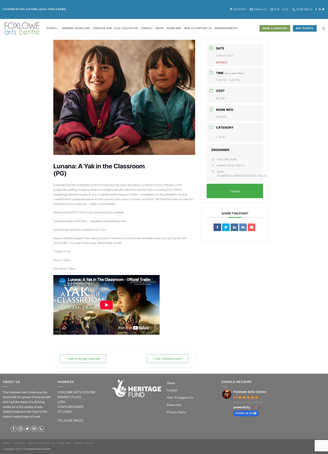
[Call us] (41, 429)
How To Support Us (198, 28)
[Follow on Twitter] (323, 9)
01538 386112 (235, 165)
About (159, 28)
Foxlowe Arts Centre (249, 392)
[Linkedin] (234, 227)
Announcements (226, 28)
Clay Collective (126, 28)
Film (222, 136)
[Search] (323, 28)
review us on (244, 413)
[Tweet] (226, 227)
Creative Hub (102, 28)
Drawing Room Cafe (76, 28)
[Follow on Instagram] (320, 9)
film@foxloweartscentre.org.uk (242, 175)
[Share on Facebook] (217, 227)
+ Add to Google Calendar (83, 358)
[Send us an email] (34, 429)
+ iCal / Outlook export (167, 358)
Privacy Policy (176, 412)
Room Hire (174, 28)
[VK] (243, 227)
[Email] (251, 227)
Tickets (221, 116)
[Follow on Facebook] (316, 9)
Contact (147, 28)
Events (52, 28)
